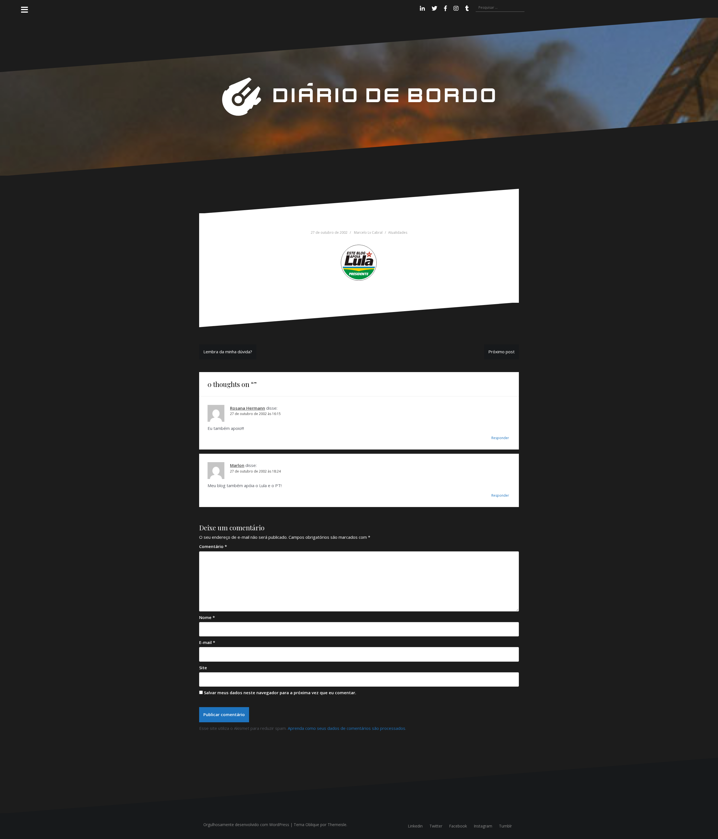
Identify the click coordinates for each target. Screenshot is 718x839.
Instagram (483, 826)
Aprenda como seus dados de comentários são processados (346, 728)
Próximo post (501, 351)
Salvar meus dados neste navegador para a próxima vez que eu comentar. (280, 692)
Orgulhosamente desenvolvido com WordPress (246, 824)
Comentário (213, 546)
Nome (207, 617)
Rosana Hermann (247, 408)
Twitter (435, 826)
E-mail (207, 642)
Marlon (237, 465)
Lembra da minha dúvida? (227, 351)
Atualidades (397, 232)
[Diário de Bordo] (359, 96)
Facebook (458, 826)
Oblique (312, 824)
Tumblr (505, 826)
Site (203, 667)
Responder (500, 437)
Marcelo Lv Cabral (368, 232)
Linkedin (415, 826)
